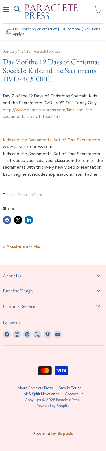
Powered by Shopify (53, 406)
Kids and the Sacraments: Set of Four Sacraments (51, 140)
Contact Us (74, 394)
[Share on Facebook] (7, 220)
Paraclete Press (30, 195)
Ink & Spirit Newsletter (41, 394)
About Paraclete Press (35, 388)
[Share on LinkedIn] (29, 220)
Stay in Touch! (71, 388)
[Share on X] (18, 220)
